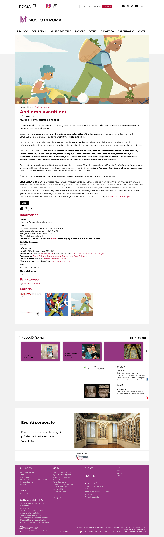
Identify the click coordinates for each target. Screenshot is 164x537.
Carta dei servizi (26, 482)
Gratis (25, 203)
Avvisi (119, 473)
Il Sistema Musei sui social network (72, 355)
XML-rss (143, 532)
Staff (22, 475)
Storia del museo (27, 472)
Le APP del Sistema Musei (30, 357)
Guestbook (24, 477)
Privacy (84, 532)
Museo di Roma (44, 20)
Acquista (107, 6)
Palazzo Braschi (26, 494)
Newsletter (24, 484)
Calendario (126, 31)
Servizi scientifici (31, 500)
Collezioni (39, 31)
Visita (141, 31)
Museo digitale (60, 31)
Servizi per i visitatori (61, 477)
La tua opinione (59, 491)
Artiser (67, 261)
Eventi (92, 31)
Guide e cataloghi (60, 487)
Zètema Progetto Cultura (54, 258)
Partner (120, 476)
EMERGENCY (47, 253)
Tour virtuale (112, 358)
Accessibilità (58, 489)
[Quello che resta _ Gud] (31, 309)
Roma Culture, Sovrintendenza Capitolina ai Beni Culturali (59, 256)
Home (22, 107)
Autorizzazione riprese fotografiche (34, 522)
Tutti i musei (93, 6)
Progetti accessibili (92, 497)
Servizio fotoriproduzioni (30, 515)
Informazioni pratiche (62, 472)
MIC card (56, 479)
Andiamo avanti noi (31, 283)
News (119, 470)
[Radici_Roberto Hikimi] (82, 304)
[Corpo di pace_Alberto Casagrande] (56, 309)
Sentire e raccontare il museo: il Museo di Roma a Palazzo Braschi (131, 392)
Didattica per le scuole (94, 486)
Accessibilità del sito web (129, 532)
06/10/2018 (131, 375)
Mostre (80, 31)
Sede (23, 490)
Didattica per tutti (92, 489)
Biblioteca (24, 508)
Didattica (107, 31)
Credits (116, 532)
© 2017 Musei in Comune (69, 532)
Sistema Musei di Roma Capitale (33, 479)
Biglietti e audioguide (62, 475)
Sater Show (56, 261)
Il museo (22, 31)
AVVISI (54, 238)
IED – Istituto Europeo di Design (89, 253)
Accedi (117, 6)
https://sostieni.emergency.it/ (121, 196)
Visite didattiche (59, 482)
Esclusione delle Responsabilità (100, 532)
